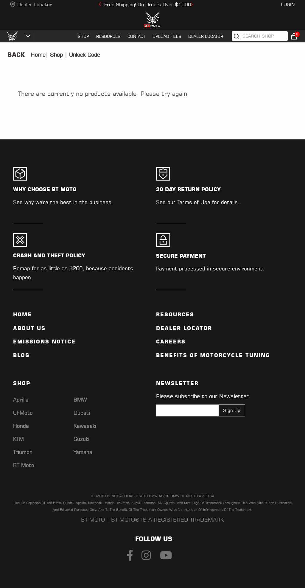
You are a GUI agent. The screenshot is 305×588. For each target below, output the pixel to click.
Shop (55, 54)
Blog (21, 355)
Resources (175, 315)
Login (288, 4)
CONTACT (136, 36)
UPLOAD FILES (166, 36)
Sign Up (231, 410)
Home (38, 54)
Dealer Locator (34, 4)
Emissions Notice (44, 342)
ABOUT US (29, 328)
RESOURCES (108, 36)
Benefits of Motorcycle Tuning (213, 355)
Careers (171, 342)
